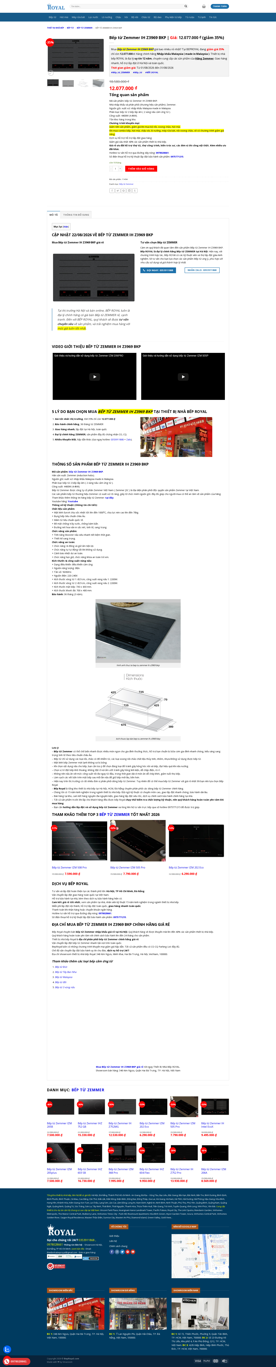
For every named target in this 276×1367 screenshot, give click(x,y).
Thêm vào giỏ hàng (141, 168)
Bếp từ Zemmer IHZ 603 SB (90, 1170)
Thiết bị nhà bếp (55, 28)
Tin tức (213, 17)
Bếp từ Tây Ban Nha (65, 971)
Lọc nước (93, 17)
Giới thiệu (114, 1235)
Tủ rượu (189, 17)
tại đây (109, 497)
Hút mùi (64, 17)
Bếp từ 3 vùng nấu (65, 987)
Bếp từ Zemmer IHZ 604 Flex (152, 1170)
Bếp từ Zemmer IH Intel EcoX (212, 1125)
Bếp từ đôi (60, 982)
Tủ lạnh (202, 17)
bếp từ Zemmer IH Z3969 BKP (86, 471)
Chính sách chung (118, 1246)
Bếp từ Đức (61, 966)
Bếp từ (52, 17)
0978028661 (55, 1244)
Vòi (126, 17)
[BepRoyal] (56, 6)
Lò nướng (107, 17)
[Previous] (52, 55)
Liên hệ (113, 1241)
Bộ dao (157, 17)
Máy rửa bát (78, 17)
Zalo (128, 439)
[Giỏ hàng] (204, 6)
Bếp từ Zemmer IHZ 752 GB (90, 1125)
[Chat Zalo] (7, 1349)
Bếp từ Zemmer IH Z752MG (120, 1125)
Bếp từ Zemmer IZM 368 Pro (121, 1170)
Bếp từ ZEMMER (114, 814)
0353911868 (117, 439)
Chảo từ (146, 17)
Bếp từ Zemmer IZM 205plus (59, 1170)
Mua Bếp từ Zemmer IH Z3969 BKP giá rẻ (119, 1066)
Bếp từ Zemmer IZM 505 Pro (127, 867)
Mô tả (54, 214)
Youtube (73, 501)
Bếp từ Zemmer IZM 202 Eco (186, 867)
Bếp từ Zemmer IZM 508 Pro (69, 867)
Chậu (118, 17)
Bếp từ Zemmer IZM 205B (59, 1125)
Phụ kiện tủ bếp (173, 17)
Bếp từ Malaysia (63, 977)
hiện (66, 226)
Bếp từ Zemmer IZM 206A (213, 1170)
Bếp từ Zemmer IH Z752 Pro (181, 1170)
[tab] (53, 214)
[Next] (99, 55)
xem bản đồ (78, 1248)
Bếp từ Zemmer (84, 28)
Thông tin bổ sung (76, 214)
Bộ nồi (134, 17)
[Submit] (185, 6)
